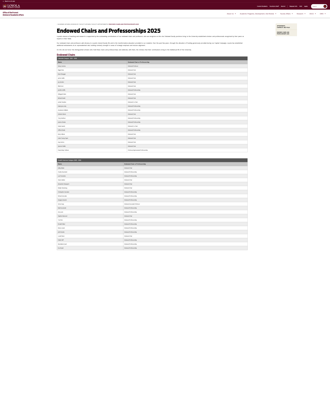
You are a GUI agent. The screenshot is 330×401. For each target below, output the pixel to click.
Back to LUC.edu (10, 1)
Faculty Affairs (85, 24)
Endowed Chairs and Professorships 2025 (124, 24)
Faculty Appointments (100, 24)
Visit (300, 6)
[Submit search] (325, 6)
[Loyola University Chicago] (11, 6)
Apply (306, 6)
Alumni (283, 6)
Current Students (262, 6)
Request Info (293, 6)
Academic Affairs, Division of (68, 24)
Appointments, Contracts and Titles (283, 26)
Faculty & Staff (274, 6)
